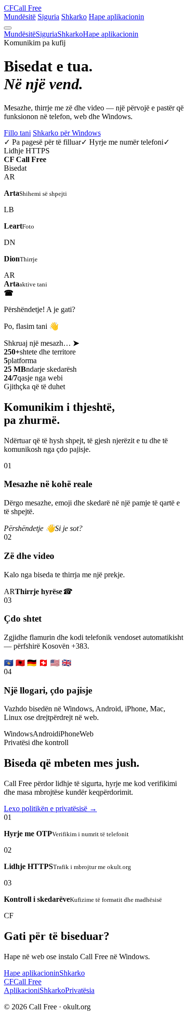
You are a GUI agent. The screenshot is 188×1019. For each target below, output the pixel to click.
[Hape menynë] (8, 28)
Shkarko (74, 17)
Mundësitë (20, 17)
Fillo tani (17, 133)
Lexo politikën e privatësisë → (50, 808)
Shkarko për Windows (67, 133)
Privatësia (79, 990)
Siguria (48, 17)
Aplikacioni (22, 990)
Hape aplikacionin (116, 17)
